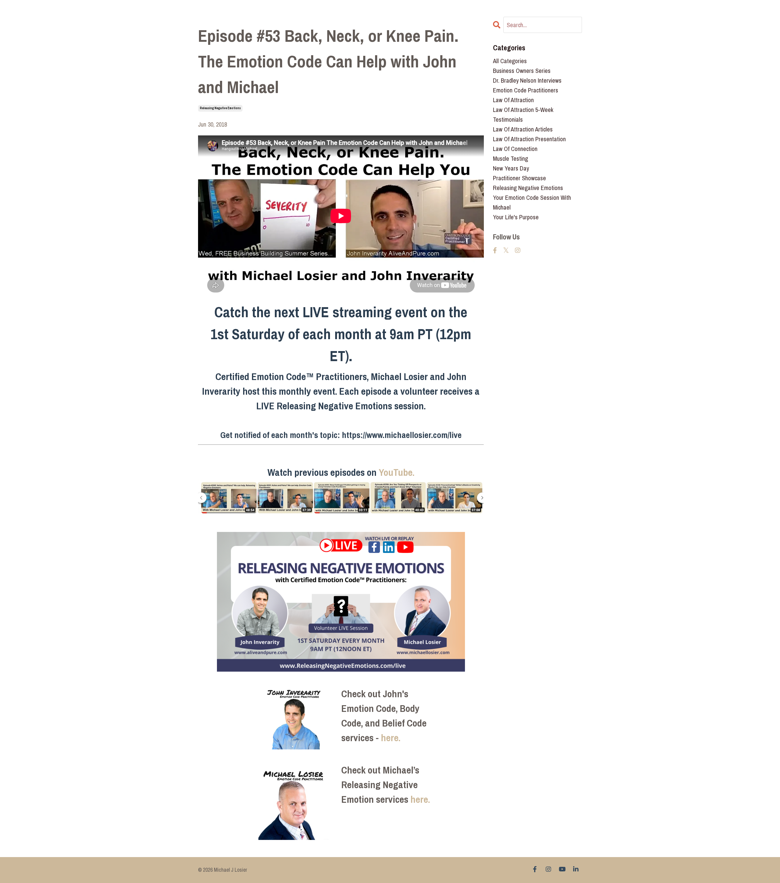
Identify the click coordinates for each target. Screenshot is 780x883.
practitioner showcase (519, 178)
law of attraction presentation (529, 139)
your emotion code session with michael (532, 202)
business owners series (522, 70)
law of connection (515, 149)
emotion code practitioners (525, 90)
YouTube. (396, 472)
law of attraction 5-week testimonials (523, 115)
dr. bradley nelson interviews (527, 80)
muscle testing (510, 158)
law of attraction (513, 100)
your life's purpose (516, 217)
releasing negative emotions (220, 108)
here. (390, 737)
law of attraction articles (523, 129)
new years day (511, 168)
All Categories (510, 61)
